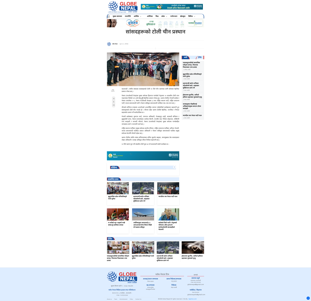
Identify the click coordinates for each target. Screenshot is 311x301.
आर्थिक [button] (136, 16)
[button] (308, 298)
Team (115, 299)
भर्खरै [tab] (185, 57)
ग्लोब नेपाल (115, 44)
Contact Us (138, 299)
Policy (131, 299)
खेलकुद (182, 16)
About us (109, 299)
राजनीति (128, 16)
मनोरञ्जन (173, 16)
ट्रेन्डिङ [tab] (200, 57)
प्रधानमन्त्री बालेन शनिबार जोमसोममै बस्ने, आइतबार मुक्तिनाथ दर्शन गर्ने (141, 199)
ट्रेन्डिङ (110, 239)
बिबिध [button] (190, 16)
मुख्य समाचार (117, 16)
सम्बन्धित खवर (113, 179)
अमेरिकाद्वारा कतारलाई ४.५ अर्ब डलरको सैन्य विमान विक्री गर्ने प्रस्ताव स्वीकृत (142, 225)
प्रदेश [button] (163, 16)
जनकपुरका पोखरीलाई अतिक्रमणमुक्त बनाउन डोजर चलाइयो (192, 106)
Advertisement (123, 299)
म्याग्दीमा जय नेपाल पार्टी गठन (167, 197)
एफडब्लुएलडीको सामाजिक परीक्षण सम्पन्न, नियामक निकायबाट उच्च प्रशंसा (191, 65)
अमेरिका (150, 16)
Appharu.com (193, 299)
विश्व (157, 16)
